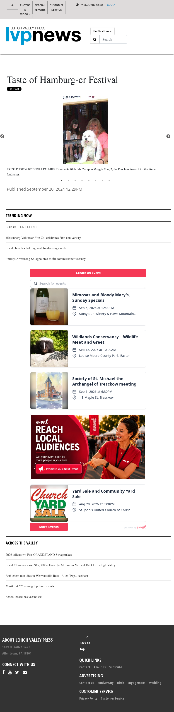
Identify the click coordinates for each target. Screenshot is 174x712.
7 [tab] (102, 180)
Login (111, 4)
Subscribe (115, 667)
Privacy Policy (88, 698)
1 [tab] (61, 180)
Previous (2, 136)
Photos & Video (25, 9)
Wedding (155, 683)
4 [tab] (82, 180)
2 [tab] (68, 180)
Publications (101, 31)
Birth (120, 683)
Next (168, 136)
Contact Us (86, 683)
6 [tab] (95, 180)
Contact (84, 667)
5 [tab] (89, 180)
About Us (100, 667)
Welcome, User (91, 4)
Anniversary (106, 683)
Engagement (136, 683)
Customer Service (56, 7)
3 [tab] (75, 180)
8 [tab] (109, 180)
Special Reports (40, 7)
